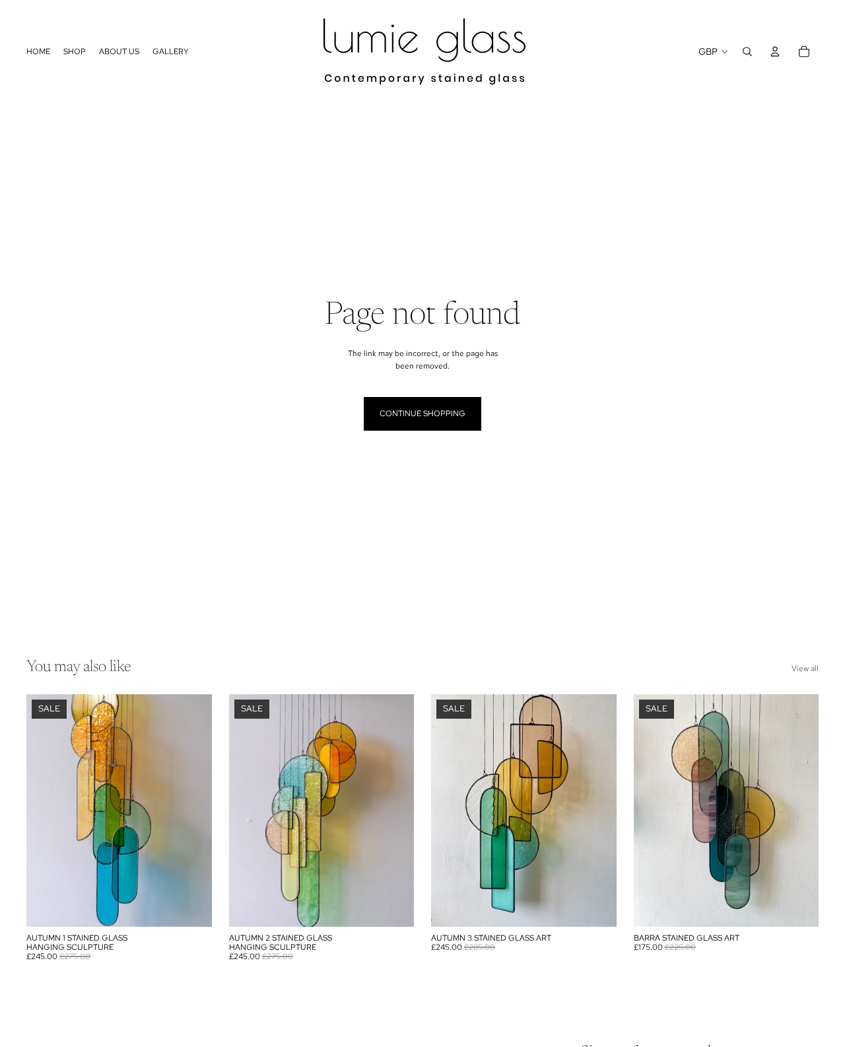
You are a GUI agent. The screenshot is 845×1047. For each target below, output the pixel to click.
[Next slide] (394, 810)
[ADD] (191, 906)
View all (805, 668)
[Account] (775, 51)
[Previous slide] (249, 810)
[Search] (747, 51)
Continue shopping (422, 413)
